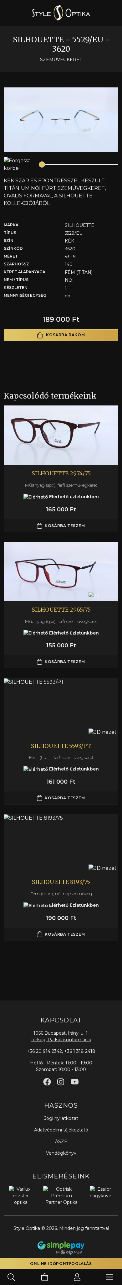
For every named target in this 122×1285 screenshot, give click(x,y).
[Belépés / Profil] (77, 1277)
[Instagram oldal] (60, 1081)
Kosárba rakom (65, 334)
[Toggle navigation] (109, 1277)
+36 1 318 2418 (79, 1051)
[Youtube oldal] (74, 1081)
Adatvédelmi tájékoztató (61, 1130)
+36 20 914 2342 (44, 1051)
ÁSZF (61, 1141)
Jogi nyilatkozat (61, 1118)
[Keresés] (11, 1277)
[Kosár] (44, 1277)
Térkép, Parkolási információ (61, 1039)
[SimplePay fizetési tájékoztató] (61, 1248)
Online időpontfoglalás (61, 1263)
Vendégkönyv (61, 1153)
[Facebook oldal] (47, 1082)
